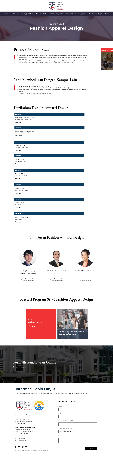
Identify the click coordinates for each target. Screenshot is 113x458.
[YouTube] (26, 447)
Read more (18, 122)
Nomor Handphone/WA (65, 420)
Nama (60, 406)
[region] (72, 324)
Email (59, 413)
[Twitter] (19, 447)
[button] (27, 14)
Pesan (60, 435)
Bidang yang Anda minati (65, 428)
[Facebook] (15, 447)
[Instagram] (23, 447)
